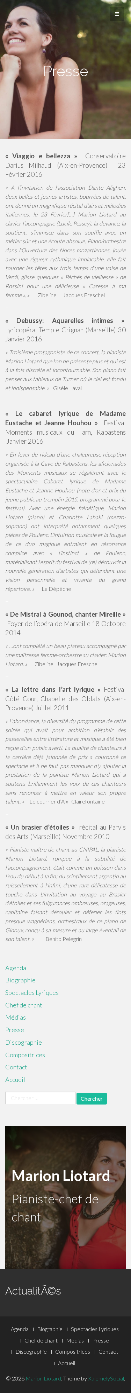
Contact (16, 1067)
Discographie (23, 1042)
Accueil (15, 1079)
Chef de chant (23, 1005)
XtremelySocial (106, 1378)
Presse (14, 1030)
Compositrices (25, 1055)
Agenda (15, 968)
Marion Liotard (43, 1378)
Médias (15, 1017)
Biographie (20, 980)
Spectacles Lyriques (32, 992)
